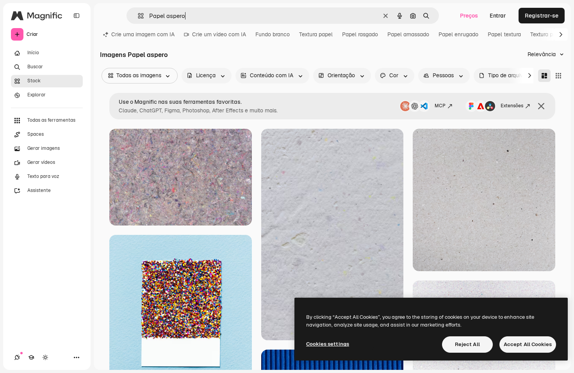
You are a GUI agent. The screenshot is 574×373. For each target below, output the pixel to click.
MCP (440, 106)
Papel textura (504, 34)
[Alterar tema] (45, 357)
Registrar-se (541, 15)
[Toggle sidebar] (76, 15)
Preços (469, 15)
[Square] (558, 75)
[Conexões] (17, 357)
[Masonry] (544, 75)
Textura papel (316, 34)
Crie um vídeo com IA (219, 34)
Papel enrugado (458, 34)
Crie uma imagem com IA (143, 34)
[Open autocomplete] (137, 16)
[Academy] (31, 357)
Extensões (512, 106)
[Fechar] (541, 106)
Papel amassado (408, 34)
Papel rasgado (360, 34)
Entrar (498, 15)
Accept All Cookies (528, 344)
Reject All (467, 344)
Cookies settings (327, 344)
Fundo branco (272, 34)
